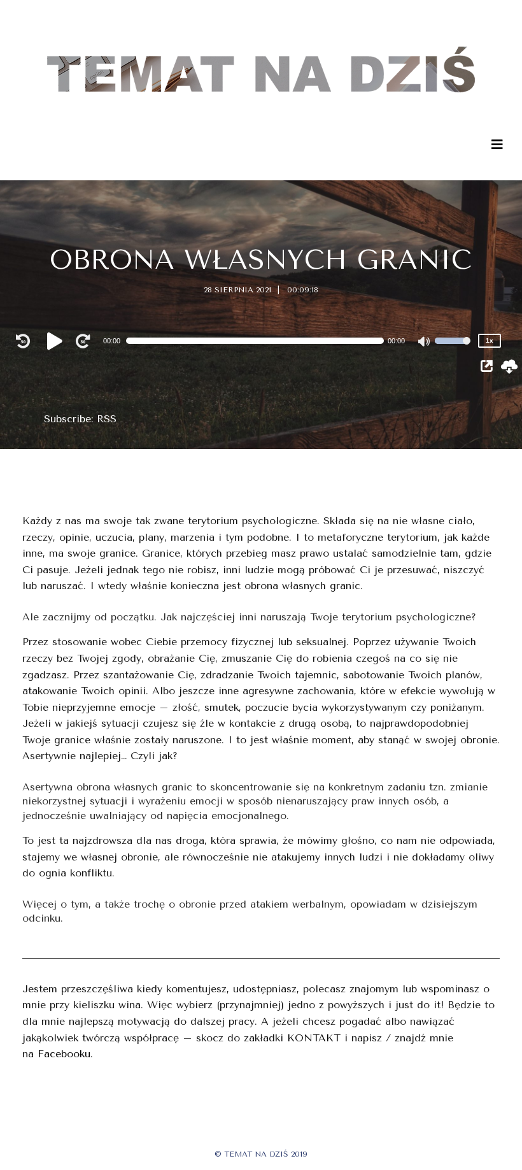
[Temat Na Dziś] (261, 54)
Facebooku (64, 1054)
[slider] (452, 349)
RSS (106, 419)
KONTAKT (314, 1038)
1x (489, 340)
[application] (261, 340)
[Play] (56, 340)
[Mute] (424, 342)
